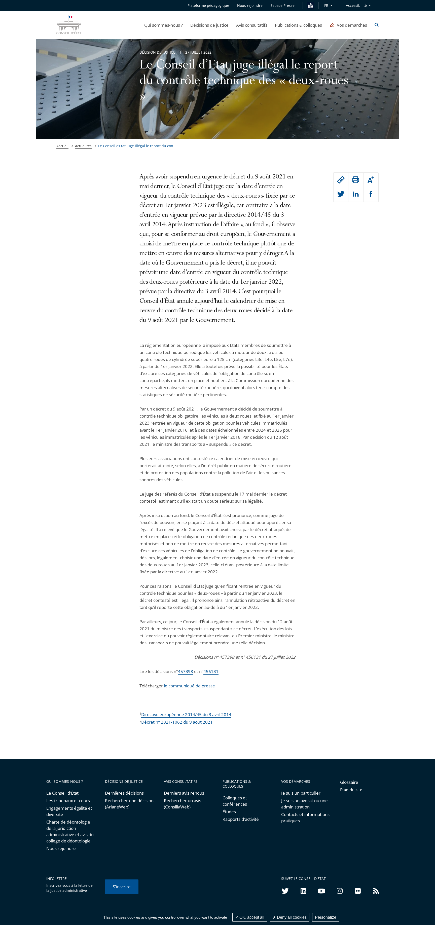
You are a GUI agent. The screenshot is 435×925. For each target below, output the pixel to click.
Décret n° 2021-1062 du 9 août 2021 (177, 722)
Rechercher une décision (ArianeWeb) (129, 804)
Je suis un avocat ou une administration (304, 804)
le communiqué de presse (189, 686)
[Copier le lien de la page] (341, 180)
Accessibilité (356, 5)
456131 (211, 671)
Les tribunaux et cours (68, 800)
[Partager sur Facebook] (371, 194)
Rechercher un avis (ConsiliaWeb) (182, 804)
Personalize (325, 917)
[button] (163, 25)
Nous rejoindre (61, 848)
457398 (185, 671)
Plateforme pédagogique (208, 5)
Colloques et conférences (235, 801)
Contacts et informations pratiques (305, 817)
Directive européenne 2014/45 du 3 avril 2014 (186, 714)
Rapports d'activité (241, 819)
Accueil (62, 145)
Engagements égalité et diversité (69, 811)
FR (326, 5)
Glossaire (349, 782)
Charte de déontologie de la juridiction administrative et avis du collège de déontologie (70, 831)
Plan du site (351, 790)
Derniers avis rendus (184, 793)
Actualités (83, 145)
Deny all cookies (291, 917)
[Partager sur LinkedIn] (355, 194)
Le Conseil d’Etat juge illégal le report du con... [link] (137, 145)
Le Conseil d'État (62, 793)
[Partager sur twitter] (341, 194)
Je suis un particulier (300, 793)
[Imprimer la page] (355, 180)
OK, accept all (251, 917)
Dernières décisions (124, 793)
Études (229, 812)
